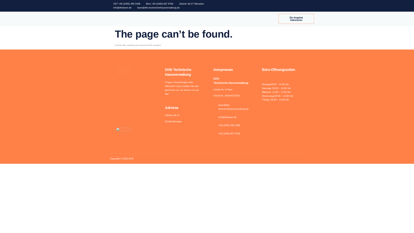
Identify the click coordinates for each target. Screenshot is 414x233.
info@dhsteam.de (122, 7)
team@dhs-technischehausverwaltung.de (158, 7)
